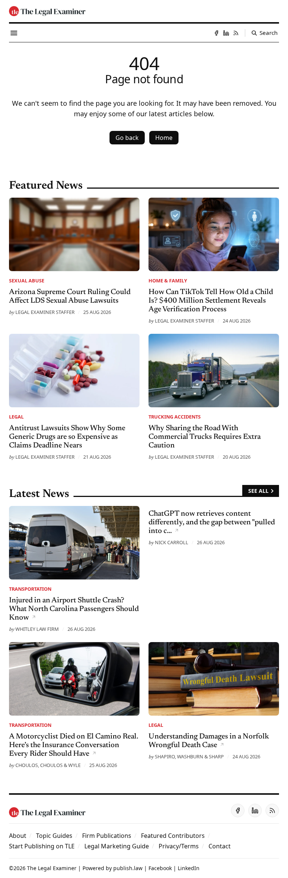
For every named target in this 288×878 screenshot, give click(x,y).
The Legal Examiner (51, 868)
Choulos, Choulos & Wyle (48, 765)
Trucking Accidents (174, 416)
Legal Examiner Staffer (45, 312)
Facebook (160, 868)
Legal (16, 416)
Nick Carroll (171, 542)
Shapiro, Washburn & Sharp (189, 756)
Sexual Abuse (26, 280)
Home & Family (167, 280)
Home (163, 138)
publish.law (127, 868)
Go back (127, 138)
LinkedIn (189, 868)
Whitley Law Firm (37, 629)
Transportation (30, 588)
